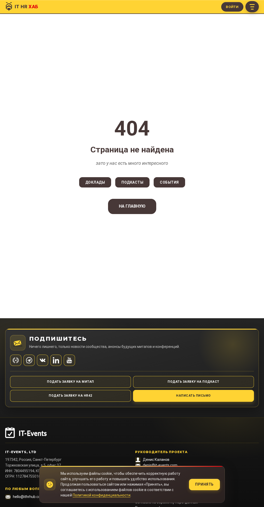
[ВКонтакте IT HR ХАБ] (42, 360)
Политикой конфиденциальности (101, 495)
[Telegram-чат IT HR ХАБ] (29, 360)
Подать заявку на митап (70, 381)
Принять (204, 484)
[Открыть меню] (252, 6)
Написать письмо (193, 395)
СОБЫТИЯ (169, 182)
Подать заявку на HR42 (70, 395)
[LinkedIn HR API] (56, 360)
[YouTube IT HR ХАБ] (69, 360)
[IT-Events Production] (132, 435)
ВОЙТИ (232, 7)
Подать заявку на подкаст (193, 381)
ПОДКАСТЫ (132, 182)
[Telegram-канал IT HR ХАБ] (15, 360)
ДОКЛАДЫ (95, 182)
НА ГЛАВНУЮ (132, 206)
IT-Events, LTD (20, 452)
